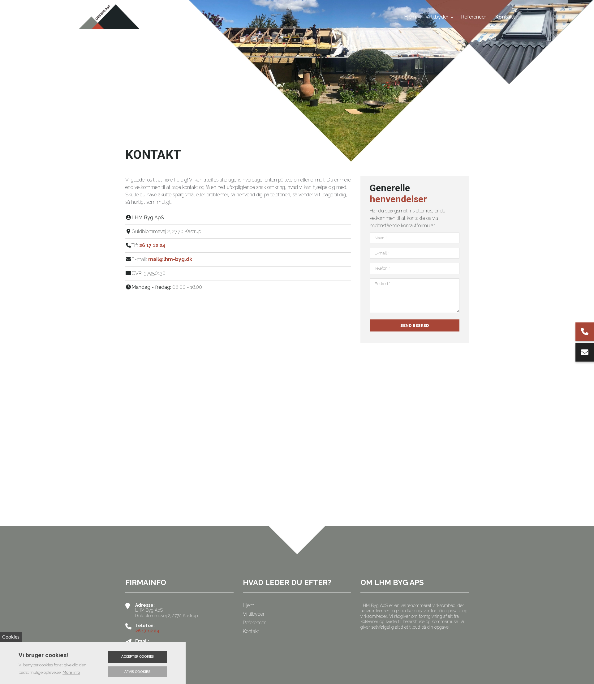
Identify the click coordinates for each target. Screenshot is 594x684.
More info (71, 672)
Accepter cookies (137, 656)
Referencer (254, 622)
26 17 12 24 (152, 245)
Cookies (10, 637)
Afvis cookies (137, 671)
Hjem (248, 605)
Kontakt (251, 631)
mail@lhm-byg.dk (170, 259)
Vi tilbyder (254, 614)
